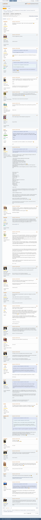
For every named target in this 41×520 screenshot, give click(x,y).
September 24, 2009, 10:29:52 (16, 326)
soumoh (5, 364)
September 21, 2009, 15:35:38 (16, 231)
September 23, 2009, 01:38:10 (16, 266)
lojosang (22, 10)
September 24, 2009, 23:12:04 (16, 364)
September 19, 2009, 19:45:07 (16, 77)
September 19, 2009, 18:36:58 (16, 48)
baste (5, 206)
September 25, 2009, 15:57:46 (16, 438)
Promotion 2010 (32, 10)
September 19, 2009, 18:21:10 (16, 21)
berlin (5, 403)
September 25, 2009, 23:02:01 (16, 498)
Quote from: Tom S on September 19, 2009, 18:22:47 (21, 50)
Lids (27, 10)
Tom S (5, 34)
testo (5, 147)
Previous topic (31, 16)
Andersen (5, 21)
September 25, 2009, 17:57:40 (16, 473)
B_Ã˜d (5, 337)
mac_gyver (6, 450)
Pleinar (5, 305)
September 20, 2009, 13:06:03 (16, 147)
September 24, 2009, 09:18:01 (16, 292)
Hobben (5, 115)
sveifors (5, 292)
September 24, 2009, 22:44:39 (16, 351)
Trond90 (5, 266)
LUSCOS (5, 3)
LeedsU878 (6, 92)
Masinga (5, 217)
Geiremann (6, 326)
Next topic (36, 16)
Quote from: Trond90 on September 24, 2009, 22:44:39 (21, 366)
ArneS (5, 231)
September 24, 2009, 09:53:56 (16, 305)
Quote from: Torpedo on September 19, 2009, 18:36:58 (21, 62)
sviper (5, 482)
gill (4, 60)
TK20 (4, 498)
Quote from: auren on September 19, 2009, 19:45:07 (21, 131)
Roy (4, 461)
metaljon (5, 438)
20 (12, 18)
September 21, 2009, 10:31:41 (16, 217)
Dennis (29, 10)
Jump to (25, 513)
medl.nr (16, 224)
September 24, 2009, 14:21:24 (16, 337)
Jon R (20, 10)
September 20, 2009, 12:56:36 (16, 129)
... (11, 18)
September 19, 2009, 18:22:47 (16, 34)
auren (5, 77)
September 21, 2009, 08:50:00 (16, 206)
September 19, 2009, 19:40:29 (16, 60)
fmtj (4, 103)
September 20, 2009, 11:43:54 (16, 103)
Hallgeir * (25, 10)
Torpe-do (5, 48)
